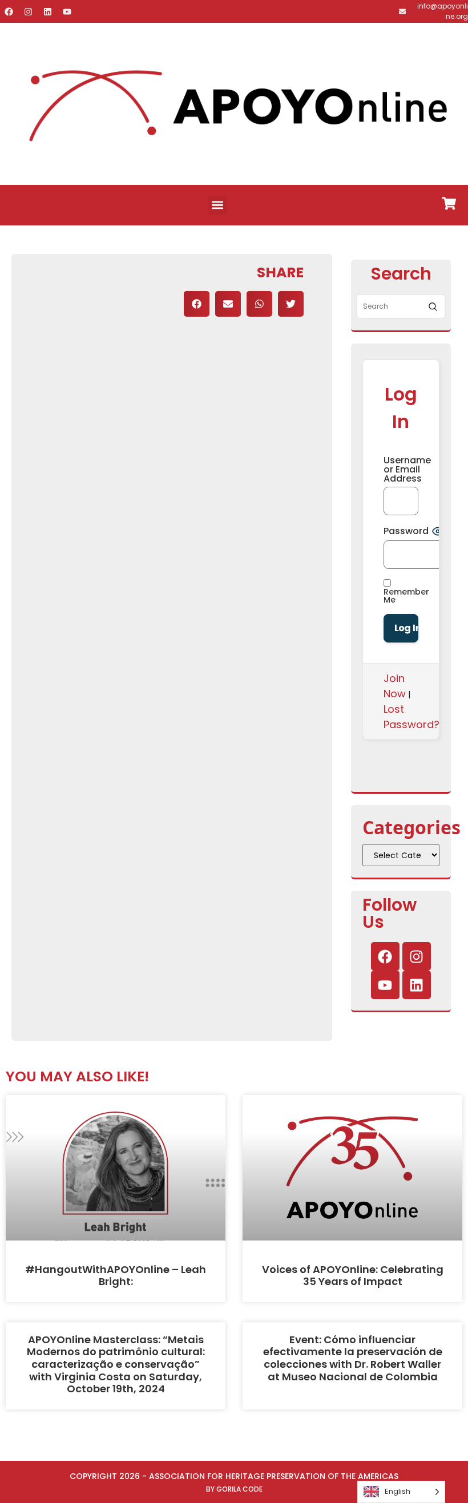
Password (406, 531)
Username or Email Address (401, 469)
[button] (217, 205)
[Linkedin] (47, 11)
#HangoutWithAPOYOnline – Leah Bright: (115, 1275)
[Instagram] (28, 11)
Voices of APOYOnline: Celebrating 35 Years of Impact (352, 1275)
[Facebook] (8, 11)
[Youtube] (66, 11)
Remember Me (406, 595)
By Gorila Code (234, 1489)
